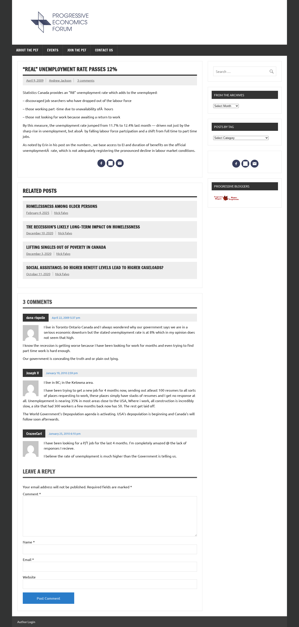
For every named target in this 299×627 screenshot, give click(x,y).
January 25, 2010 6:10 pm (65, 433)
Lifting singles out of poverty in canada (66, 247)
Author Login (26, 621)
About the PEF (27, 50)
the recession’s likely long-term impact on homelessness (83, 227)
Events (52, 50)
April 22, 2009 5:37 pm (66, 317)
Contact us (104, 50)
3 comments (85, 80)
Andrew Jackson (60, 80)
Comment (32, 494)
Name (29, 542)
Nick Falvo (61, 213)
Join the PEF (76, 50)
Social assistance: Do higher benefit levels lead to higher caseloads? (94, 267)
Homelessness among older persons (61, 206)
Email (28, 559)
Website (29, 577)
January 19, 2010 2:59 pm (62, 373)
